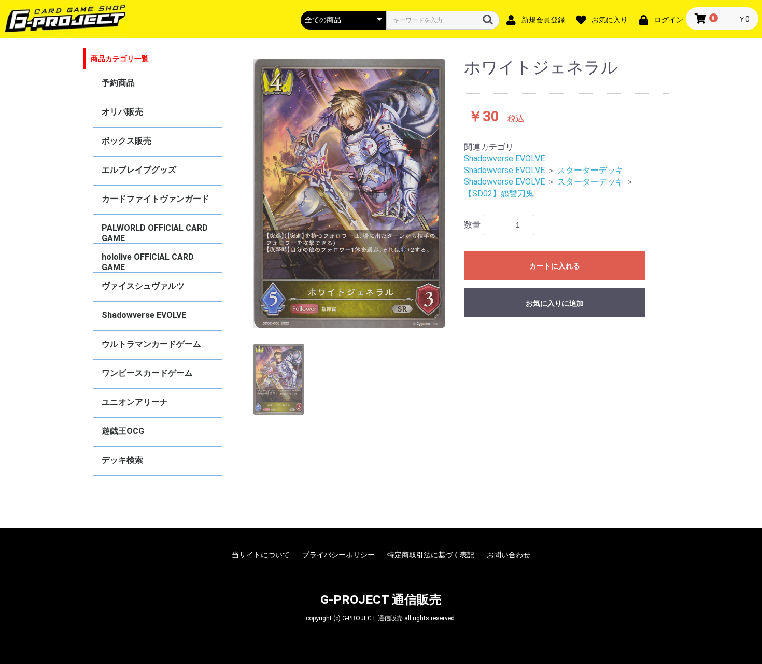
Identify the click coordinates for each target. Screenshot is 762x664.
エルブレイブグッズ (139, 170)
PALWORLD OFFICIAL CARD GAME (155, 233)
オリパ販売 (122, 112)
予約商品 (118, 83)
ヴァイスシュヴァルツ (143, 286)
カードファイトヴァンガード (155, 199)
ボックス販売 (126, 141)
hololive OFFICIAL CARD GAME (148, 262)
